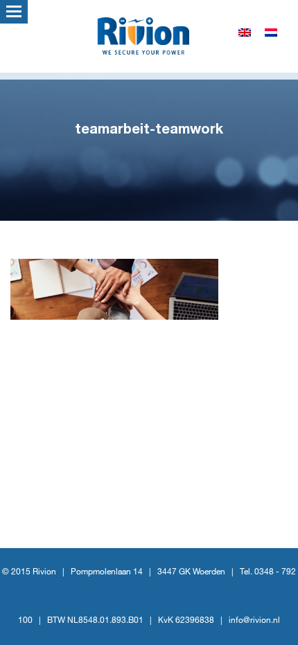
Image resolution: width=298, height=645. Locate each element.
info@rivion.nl (254, 620)
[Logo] (149, 34)
